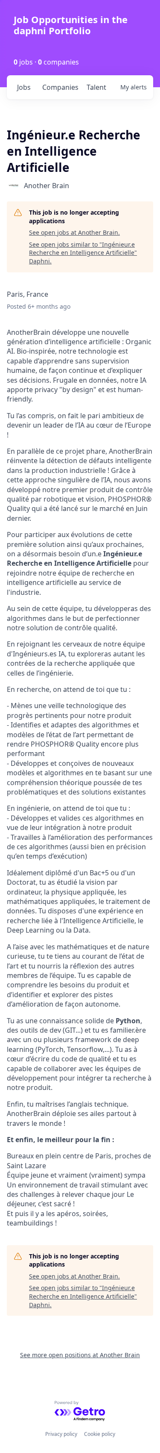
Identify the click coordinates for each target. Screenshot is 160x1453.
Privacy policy (61, 1434)
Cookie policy (99, 1434)
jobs (24, 87)
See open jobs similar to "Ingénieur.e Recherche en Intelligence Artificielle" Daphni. (83, 252)
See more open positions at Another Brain (80, 1355)
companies (60, 87)
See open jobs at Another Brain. (74, 232)
